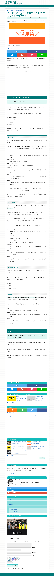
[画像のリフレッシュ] (20, 558)
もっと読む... (19, 484)
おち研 (8, 6)
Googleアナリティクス (20, 10)
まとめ (10, 48)
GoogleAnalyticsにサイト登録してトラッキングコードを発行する (41, 398)
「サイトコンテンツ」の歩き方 (15, 46)
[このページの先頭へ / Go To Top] (52, 573)
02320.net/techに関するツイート (14, 518)
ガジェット (11, 499)
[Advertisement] (27, 81)
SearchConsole (14, 509)
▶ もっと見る (10, 402)
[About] (10, 482)
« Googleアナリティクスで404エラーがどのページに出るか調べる (23, 416)
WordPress (11, 501)
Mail (33, 552)
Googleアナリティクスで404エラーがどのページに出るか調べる (21, 398)
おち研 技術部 (22, 574)
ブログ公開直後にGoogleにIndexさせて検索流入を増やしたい (19, 442)
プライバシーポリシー (11, 473)
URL (33, 555)
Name (23, 549)
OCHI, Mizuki (12, 492)
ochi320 (11, 490)
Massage (34, 547)
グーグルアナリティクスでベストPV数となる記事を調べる (38, 442)
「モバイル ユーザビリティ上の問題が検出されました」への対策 (19, 452)
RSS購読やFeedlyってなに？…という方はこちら (16, 412)
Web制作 (11, 504)
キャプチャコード (16, 562)
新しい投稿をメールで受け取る (15, 568)
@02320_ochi (12, 488)
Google (11, 10)
